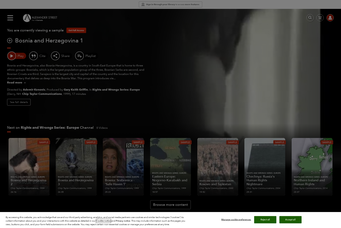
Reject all (265, 219)
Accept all (290, 219)
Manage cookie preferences (236, 219)
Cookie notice (103, 220)
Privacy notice (123, 220)
